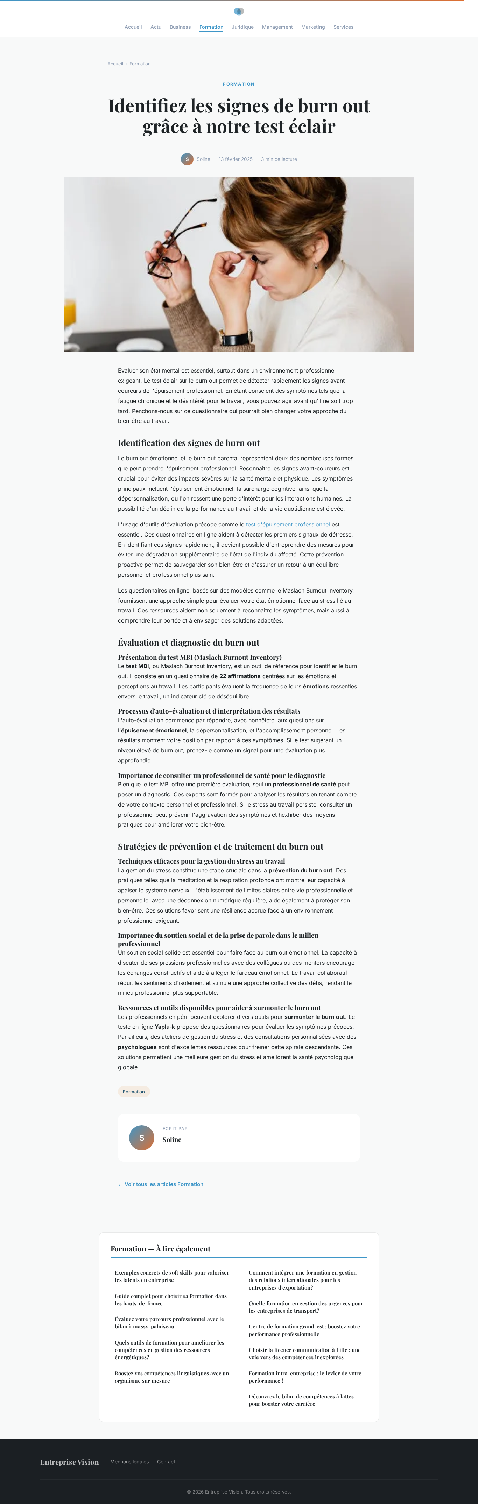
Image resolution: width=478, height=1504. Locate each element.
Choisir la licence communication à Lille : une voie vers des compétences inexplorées (305, 1353)
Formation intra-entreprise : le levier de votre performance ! (305, 1377)
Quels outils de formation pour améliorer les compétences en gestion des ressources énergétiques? (169, 1350)
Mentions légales (129, 1461)
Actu (155, 27)
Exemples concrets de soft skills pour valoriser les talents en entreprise (172, 1276)
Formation (211, 27)
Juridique (243, 27)
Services (343, 27)
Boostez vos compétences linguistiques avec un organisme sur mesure (172, 1377)
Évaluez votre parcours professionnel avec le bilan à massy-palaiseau (169, 1322)
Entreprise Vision (69, 1462)
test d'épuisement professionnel (288, 524)
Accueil (133, 27)
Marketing (313, 27)
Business (180, 27)
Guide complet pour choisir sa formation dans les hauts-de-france (171, 1299)
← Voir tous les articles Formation (160, 1184)
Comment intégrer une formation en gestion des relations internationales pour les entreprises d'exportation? (303, 1280)
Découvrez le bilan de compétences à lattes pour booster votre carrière (301, 1400)
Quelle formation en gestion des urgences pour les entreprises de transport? (306, 1307)
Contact (166, 1461)
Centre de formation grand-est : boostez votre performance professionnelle (304, 1330)
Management (277, 27)
